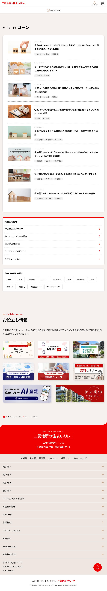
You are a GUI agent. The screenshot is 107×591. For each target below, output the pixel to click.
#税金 (69, 279)
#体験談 (31, 279)
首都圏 (23, 458)
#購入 (19, 279)
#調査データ (36, 286)
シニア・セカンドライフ (15, 251)
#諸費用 (80, 279)
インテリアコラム (12, 258)
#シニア (43, 279)
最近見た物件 (55, 10)
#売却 (9, 279)
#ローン (10, 286)
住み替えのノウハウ (14, 228)
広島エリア (53, 458)
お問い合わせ (8, 570)
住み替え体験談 (12, 243)
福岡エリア (66, 458)
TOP (97, 568)
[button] (53, 466)
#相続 (92, 279)
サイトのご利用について (12, 563)
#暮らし (22, 286)
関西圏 (42, 458)
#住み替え (56, 279)
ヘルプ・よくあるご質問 (12, 566)
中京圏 (32, 458)
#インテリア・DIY (53, 286)
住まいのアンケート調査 (16, 236)
